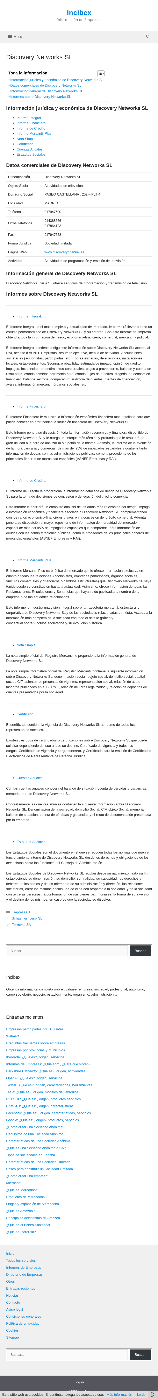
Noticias (12, 1295)
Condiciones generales (23, 1316)
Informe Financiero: (31, 406)
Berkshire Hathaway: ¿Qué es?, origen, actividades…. (48, 1071)
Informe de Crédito (31, 128)
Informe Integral (29, 118)
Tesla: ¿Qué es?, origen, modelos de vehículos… (44, 1092)
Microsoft (13, 1183)
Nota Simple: (26, 645)
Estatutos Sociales (31, 154)
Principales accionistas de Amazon (33, 1218)
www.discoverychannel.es (64, 252)
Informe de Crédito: (31, 481)
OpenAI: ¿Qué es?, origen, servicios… (36, 1078)
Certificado (25, 144)
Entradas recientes (20, 1288)
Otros (10, 1281)
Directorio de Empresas (24, 1274)
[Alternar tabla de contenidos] (98, 73)
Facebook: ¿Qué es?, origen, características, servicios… (50, 1113)
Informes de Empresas (23, 1267)
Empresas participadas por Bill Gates (35, 1029)
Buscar (140, 951)
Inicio (10, 1254)
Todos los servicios (21, 1260)
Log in (79, 1382)
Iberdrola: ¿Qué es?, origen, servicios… (37, 1057)
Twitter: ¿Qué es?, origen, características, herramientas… (51, 1085)
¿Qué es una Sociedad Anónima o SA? (36, 1148)
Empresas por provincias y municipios (35, 1050)
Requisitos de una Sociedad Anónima (34, 1134)
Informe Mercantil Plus (34, 134)
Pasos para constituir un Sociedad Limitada (39, 1169)
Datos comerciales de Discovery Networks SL (45, 85)
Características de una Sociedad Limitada (38, 1162)
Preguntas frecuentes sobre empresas (35, 1043)
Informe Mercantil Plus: (34, 560)
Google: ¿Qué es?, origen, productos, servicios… (44, 1120)
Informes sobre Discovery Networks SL (40, 97)
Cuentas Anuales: (30, 778)
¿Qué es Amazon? (20, 1211)
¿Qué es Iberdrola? (21, 1232)
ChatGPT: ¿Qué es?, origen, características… (41, 1106)
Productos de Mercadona (25, 1197)
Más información (119, 1395)
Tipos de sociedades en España (30, 1155)
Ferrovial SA (21, 925)
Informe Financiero (31, 123)
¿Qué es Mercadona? (22, 1190)
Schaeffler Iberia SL (27, 918)
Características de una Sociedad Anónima (38, 1141)
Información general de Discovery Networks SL (46, 91)
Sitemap (12, 1337)
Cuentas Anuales (30, 149)
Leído (141, 1395)
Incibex (79, 12)
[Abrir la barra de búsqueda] (148, 37)
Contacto (13, 1302)
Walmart (12, 1036)
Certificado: (25, 714)
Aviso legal (14, 1309)
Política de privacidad (22, 1323)
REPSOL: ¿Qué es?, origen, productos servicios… (45, 1099)
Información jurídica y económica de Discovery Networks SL (56, 80)
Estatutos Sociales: (31, 842)
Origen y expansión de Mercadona (32, 1204)
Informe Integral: (29, 316)
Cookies (12, 1330)
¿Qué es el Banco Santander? (29, 1225)
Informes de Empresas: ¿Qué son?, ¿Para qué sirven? (48, 1064)
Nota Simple (26, 139)
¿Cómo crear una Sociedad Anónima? (35, 1127)
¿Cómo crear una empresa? (27, 1176)
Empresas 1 (21, 912)
